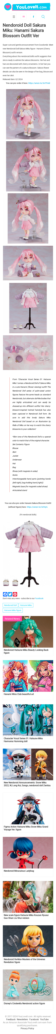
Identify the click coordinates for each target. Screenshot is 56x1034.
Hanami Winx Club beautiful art (19, 694)
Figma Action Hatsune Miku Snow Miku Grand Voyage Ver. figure (26, 828)
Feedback (10, 1019)
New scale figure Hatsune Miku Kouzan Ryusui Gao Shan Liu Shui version (26, 916)
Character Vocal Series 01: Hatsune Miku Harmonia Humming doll (23, 740)
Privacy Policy (27, 1028)
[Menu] (14, 16)
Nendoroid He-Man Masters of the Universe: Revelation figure (24, 961)
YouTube (44, 1019)
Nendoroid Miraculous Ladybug (19, 870)
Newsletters (22, 1019)
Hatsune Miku (26, 605)
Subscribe (23, 16)
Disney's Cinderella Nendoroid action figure (24, 1003)
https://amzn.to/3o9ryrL (37, 507)
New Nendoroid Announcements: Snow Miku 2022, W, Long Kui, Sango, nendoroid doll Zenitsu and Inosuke (27, 784)
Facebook (33, 16)
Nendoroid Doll (10, 605)
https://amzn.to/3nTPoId (39, 83)
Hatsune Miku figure (12, 610)
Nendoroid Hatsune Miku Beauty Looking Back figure (26, 651)
